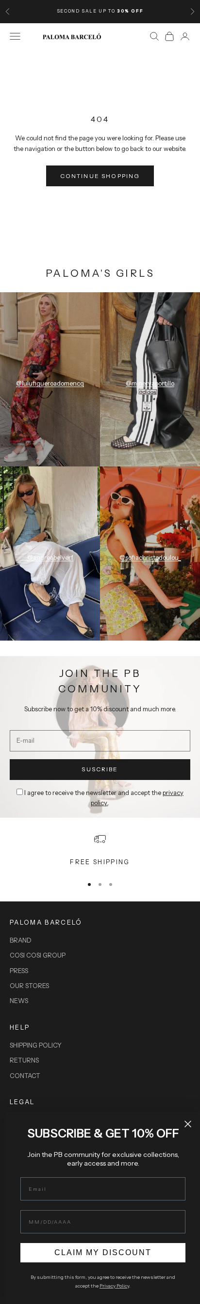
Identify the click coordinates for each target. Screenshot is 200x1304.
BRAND (21, 940)
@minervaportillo (150, 383)
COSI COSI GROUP (38, 955)
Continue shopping (100, 176)
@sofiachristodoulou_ (150, 557)
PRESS (19, 970)
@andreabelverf (50, 557)
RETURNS (24, 1060)
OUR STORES (29, 985)
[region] (100, 850)
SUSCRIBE (100, 769)
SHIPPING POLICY (36, 1045)
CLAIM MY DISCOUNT (102, 1252)
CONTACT (25, 1075)
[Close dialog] (188, 1124)
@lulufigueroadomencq (50, 383)
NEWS (19, 1000)
